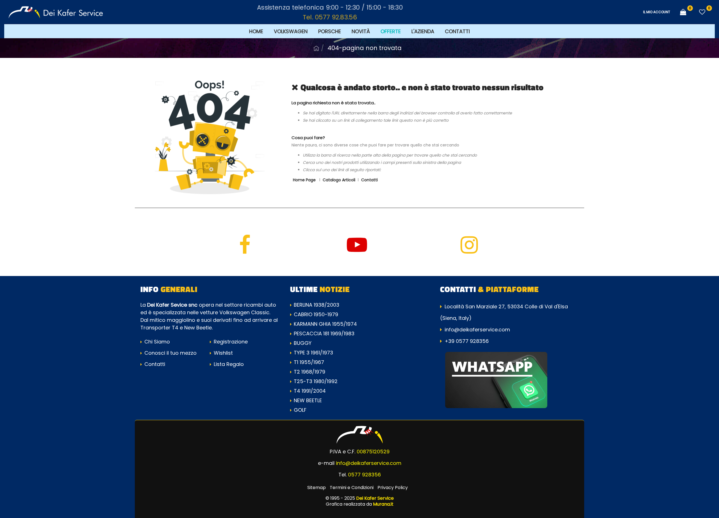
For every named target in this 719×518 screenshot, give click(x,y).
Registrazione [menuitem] (230, 341)
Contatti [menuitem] (457, 31)
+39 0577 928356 (467, 341)
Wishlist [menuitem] (222, 352)
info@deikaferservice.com (477, 329)
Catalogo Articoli (339, 180)
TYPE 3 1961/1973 (313, 352)
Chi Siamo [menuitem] (156, 341)
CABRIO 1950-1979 (316, 314)
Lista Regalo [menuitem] (228, 364)
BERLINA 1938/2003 (316, 304)
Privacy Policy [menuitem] (392, 487)
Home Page (316, 48)
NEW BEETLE (308, 400)
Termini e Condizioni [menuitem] (352, 487)
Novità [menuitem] (361, 31)
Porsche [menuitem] (329, 31)
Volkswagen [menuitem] (291, 31)
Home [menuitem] (256, 31)
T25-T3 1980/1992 (316, 381)
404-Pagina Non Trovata (364, 48)
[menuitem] (391, 31)
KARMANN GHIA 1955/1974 (325, 323)
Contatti (369, 180)
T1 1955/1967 (309, 362)
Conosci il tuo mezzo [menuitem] (170, 352)
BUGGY (302, 343)
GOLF (300, 409)
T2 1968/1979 (309, 371)
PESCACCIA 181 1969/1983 (324, 333)
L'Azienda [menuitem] (422, 31)
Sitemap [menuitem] (316, 487)
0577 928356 (364, 474)
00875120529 (373, 451)
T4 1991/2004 (310, 390)
